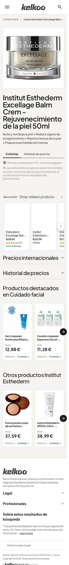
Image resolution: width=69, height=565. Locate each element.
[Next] (63, 331)
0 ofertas (12, 154)
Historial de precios (37, 154)
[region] (33, 331)
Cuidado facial (11, 19)
